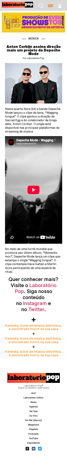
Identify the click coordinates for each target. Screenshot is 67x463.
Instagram (35, 303)
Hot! (33, 393)
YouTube (33, 438)
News (34, 402)
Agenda (33, 406)
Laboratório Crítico (33, 397)
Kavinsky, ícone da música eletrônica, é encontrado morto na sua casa (33, 327)
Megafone (33, 425)
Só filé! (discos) (33, 420)
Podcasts (33, 434)
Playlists (33, 429)
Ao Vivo (33, 416)
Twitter (36, 309)
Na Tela (34, 411)
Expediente (33, 443)
